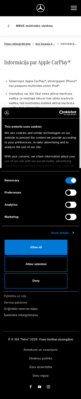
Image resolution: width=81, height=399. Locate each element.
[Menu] (73, 8)
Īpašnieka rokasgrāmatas (21, 315)
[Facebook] (30, 386)
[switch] (70, 192)
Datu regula (41, 376)
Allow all (36, 247)
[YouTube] (39, 386)
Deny (36, 280)
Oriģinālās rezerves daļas (21, 309)
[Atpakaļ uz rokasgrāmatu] (10, 26)
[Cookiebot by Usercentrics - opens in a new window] (59, 112)
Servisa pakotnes (15, 302)
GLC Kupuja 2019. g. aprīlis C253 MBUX (45, 44)
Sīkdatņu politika (40, 358)
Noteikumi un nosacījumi (41, 350)
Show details (60, 232)
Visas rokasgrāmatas (17, 44)
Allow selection (36, 264)
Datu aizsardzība (40, 367)
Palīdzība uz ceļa (15, 296)
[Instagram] (48, 386)
